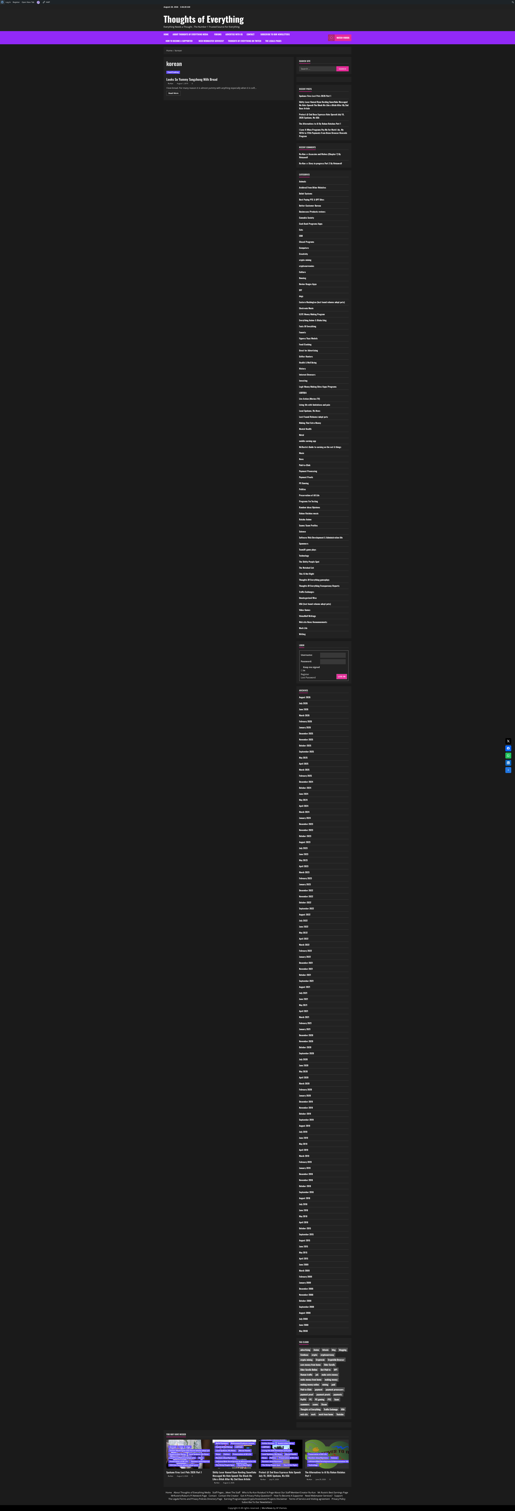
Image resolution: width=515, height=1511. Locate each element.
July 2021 (303, 993)
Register (305, 674)
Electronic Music (306, 308)
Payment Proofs (306, 477)
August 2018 (304, 1198)
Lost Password (308, 677)
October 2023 (305, 836)
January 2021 (304, 1029)
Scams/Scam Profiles (308, 525)
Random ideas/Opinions (309, 507)
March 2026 (304, 715)
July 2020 (303, 1059)
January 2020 (305, 1095)
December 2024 (306, 781)
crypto (314, 1354)
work (313, 1414)
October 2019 (305, 1113)
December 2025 (306, 733)
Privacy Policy (338, 1498)
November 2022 (306, 896)
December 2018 (306, 1174)
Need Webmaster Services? (211, 41)
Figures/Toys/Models (308, 338)
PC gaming (319, 1399)
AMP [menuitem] (48, 2)
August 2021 (304, 987)
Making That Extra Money (310, 422)
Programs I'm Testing (308, 501)
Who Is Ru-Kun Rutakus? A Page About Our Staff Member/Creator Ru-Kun (279, 1492)
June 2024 (303, 793)
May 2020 (303, 1071)
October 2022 (305, 902)
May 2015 (303, 1252)
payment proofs (323, 1394)
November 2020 (306, 1041)
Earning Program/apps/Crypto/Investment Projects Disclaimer (255, 1498)
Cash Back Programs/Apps (310, 223)
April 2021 (303, 1011)
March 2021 (304, 1017)
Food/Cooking (173, 72)
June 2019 (303, 1137)
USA (343, 1409)
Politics (302, 489)
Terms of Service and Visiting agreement (309, 1498)
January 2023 (305, 884)
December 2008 (306, 1288)
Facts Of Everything (307, 326)
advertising (305, 1349)
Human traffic (306, 1374)
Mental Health (305, 428)
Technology (304, 555)
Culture (302, 272)
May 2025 (303, 757)
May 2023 (303, 860)
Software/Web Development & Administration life (321, 537)
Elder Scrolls (329, 1364)
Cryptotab (320, 1359)
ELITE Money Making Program (312, 314)
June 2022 (303, 926)
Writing (302, 634)
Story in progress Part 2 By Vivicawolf (325, 163)
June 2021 (303, 999)
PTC (329, 1399)
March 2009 (304, 1270)
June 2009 (303, 1264)
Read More (174, 93)
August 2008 (304, 1312)
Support (338, 1495)
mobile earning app (307, 441)
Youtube (340, 1414)
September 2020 (306, 1053)
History (302, 368)
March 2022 (304, 944)
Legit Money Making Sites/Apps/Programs (317, 386)
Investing (303, 380)
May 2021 (303, 1005)
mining (325, 1384)
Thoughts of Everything (204, 18)
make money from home (310, 1379)
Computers (304, 247)
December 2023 (306, 824)
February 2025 (305, 775)
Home (166, 34)
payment (318, 1389)
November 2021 (306, 968)
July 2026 (303, 703)
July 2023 (303, 848)
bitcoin (325, 1349)
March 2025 (304, 769)
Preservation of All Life (309, 495)
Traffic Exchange (331, 1409)
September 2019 (306, 1119)
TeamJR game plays (307, 549)
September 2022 (306, 908)
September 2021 (306, 980)
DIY (300, 290)
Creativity (303, 253)
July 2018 (303, 1204)
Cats (301, 229)
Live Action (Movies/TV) (309, 398)
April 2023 (303, 866)
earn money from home (310, 1364)
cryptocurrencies (306, 266)
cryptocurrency (327, 1354)
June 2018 (303, 1210)
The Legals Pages (273, 41)
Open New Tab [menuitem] (28, 2)
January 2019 (305, 1168)
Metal (301, 435)
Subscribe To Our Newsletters (275, 34)
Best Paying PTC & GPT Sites (311, 199)
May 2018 (303, 1216)
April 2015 (303, 1258)
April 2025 (303, 763)
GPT (335, 1369)
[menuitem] (2, 2)
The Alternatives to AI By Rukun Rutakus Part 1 (320, 123)
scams (315, 1404)
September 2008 (306, 1306)
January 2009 (305, 1282)
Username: (306, 655)
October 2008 (305, 1300)
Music (301, 453)
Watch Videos (343, 37)
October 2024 (305, 787)
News (301, 459)
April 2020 (303, 1077)
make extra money (330, 1374)
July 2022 (303, 920)
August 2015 (304, 1240)
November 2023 (306, 830)
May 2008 (303, 1331)
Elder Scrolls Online (308, 1369)
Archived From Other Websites (312, 187)
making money (331, 1379)
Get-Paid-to (326, 1369)
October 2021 (305, 974)
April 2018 (303, 1222)
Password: (306, 661)
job (317, 1374)
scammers (304, 1404)
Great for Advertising (308, 350)
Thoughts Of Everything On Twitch (244, 41)
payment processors (334, 1389)
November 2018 (306, 1180)
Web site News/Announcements (313, 622)
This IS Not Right (306, 573)
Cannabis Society (306, 217)
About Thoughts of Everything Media (190, 34)
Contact (250, 34)
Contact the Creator (228, 1495)
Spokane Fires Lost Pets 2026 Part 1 (315, 95)
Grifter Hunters (306, 356)
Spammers (303, 543)
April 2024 (303, 805)
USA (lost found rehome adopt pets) (315, 603)
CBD (301, 235)
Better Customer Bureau (310, 205)
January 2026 (305, 727)
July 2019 (303, 1131)
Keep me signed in (311, 669)
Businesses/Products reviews (312, 211)
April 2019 (303, 1149)
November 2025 (306, 739)
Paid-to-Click (304, 465)
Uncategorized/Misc (308, 597)
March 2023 (304, 872)
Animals (302, 181)
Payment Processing (308, 471)
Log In (341, 676)
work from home (326, 1414)
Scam (336, 1399)
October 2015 (305, 1228)
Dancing (302, 278)
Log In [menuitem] (8, 2)
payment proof (306, 1394)
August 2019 (304, 1125)
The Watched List (306, 567)
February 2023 (305, 878)
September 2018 (306, 1192)
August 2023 (304, 842)
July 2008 (303, 1318)
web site (304, 1414)
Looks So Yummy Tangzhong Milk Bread (191, 79)
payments (338, 1394)
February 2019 (305, 1162)
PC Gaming (304, 483)
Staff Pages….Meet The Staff (226, 1492)
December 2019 (306, 1101)
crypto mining (305, 260)
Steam (324, 1404)
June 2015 (303, 1246)
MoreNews (267, 1508)
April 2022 (303, 938)
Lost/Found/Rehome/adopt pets (313, 416)
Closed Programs (306, 241)
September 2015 (306, 1234)
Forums (217, 34)
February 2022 (305, 950)
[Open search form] (325, 37)
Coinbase (304, 1354)
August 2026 (304, 697)
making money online (309, 1384)
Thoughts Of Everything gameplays (314, 579)
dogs (301, 296)
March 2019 (304, 1155)
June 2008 (303, 1324)
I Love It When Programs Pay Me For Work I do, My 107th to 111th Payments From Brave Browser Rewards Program (323, 133)
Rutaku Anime (305, 519)
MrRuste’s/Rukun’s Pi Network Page (189, 1495)
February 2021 (305, 1023)
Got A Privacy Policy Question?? (256, 1495)
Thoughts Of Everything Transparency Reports (319, 585)
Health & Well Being (308, 362)
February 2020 (305, 1089)
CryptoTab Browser (336, 1359)
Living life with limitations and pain (314, 404)
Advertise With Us (234, 34)
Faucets (302, 332)
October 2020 (305, 1047)
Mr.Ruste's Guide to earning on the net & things (320, 447)
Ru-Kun (170, 83)
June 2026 (303, 709)
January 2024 (305, 818)
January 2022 (305, 956)
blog (334, 1349)
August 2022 (304, 914)
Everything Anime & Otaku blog (312, 320)
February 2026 (305, 721)
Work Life (303, 628)
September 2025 (306, 751)
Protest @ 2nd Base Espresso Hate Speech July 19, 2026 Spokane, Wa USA (280, 1473)
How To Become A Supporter (179, 41)
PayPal (303, 1399)
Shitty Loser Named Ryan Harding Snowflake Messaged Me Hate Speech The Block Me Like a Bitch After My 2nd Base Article (323, 105)
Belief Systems (305, 193)
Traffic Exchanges (306, 591)
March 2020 (304, 1083)
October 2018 (305, 1186)
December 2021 (306, 962)
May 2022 (303, 932)
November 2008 (306, 1294)
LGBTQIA (303, 392)
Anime (316, 1349)
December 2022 (306, 890)
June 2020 (303, 1065)
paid (333, 1384)
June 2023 (303, 854)
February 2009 (305, 1276)
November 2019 (306, 1107)
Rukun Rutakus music (308, 513)
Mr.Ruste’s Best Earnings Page (333, 1492)
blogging (342, 1349)
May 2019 (303, 1143)
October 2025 (305, 745)
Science (302, 531)
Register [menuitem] (16, 2)
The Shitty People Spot (309, 561)
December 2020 (306, 1035)
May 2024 (303, 799)
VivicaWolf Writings (307, 616)
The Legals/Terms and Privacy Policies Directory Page (195, 1498)
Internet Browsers (307, 374)
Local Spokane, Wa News (309, 410)
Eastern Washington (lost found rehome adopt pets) (322, 302)
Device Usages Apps (308, 284)
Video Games (304, 610)
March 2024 (304, 812)
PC (310, 1399)
